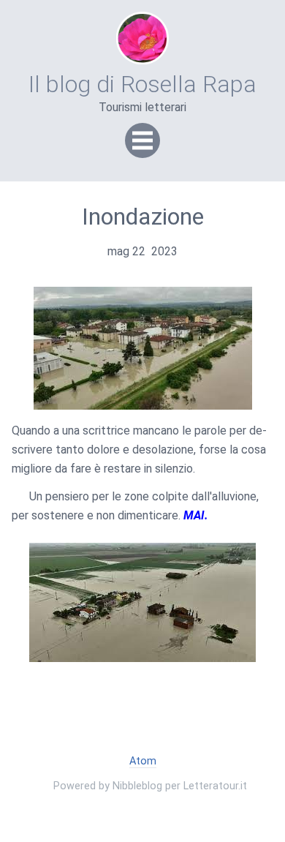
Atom (142, 761)
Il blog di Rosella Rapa (142, 84)
